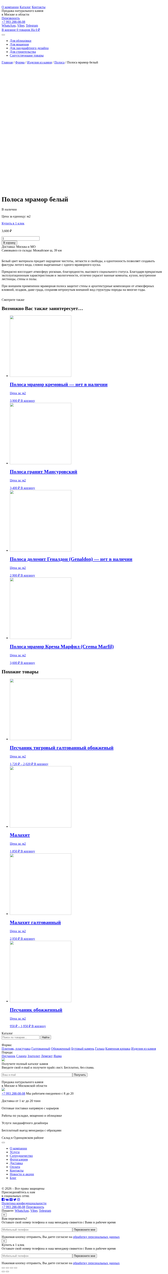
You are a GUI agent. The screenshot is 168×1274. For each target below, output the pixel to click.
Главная (7, 62)
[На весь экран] (11, 1267)
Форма (20, 62)
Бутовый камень (82, 1048)
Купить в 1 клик (13, 223)
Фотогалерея (19, 1159)
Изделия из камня (39, 62)
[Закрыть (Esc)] (3, 1267)
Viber (20, 25)
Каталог (25, 7)
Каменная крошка (117, 1048)
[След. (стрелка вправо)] (7, 1271)
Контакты (38, 7)
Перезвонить (11, 18)
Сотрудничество (21, 1155)
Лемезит (47, 1056)
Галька (99, 1048)
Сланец (21, 1056)
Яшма (57, 1056)
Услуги (15, 1152)
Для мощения (19, 44)
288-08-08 (13, 22)
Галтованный (40, 1048)
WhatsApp (9, 25)
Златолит (33, 1056)
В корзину (9, 242)
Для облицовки (20, 40)
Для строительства (23, 51)
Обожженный (60, 1048)
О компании (10, 7)
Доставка (16, 1163)
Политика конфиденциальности (24, 1203)
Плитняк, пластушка (16, 1048)
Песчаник (8, 1056)
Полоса (59, 62)
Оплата (15, 1167)
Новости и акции (22, 1174)
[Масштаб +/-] (15, 1267)
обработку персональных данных (96, 1237)
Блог (13, 1178)
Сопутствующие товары (27, 55)
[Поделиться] (7, 1267)
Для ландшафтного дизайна (29, 48)
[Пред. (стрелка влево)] (3, 1271)
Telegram (32, 25)
